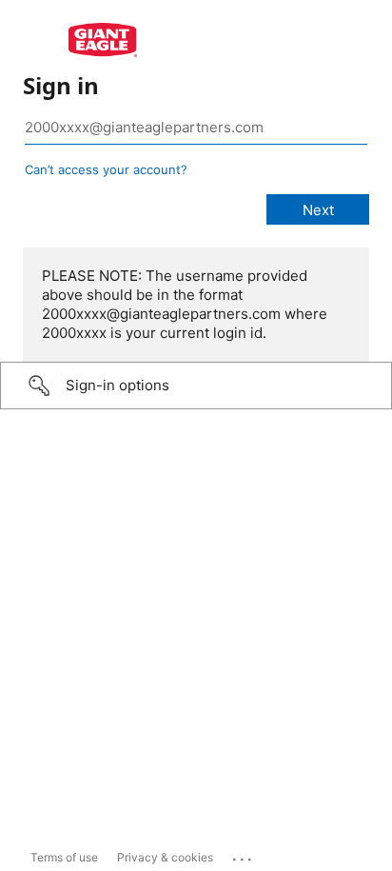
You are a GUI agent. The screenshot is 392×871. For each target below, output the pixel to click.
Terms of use (64, 857)
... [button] (243, 854)
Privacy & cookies (165, 857)
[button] (196, 385)
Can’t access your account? (106, 169)
